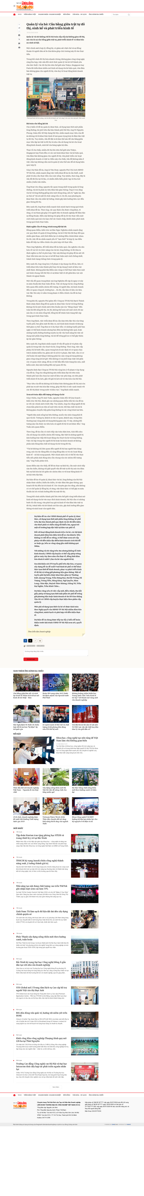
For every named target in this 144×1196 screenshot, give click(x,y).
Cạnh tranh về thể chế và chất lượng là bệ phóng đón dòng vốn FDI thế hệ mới (56, 727)
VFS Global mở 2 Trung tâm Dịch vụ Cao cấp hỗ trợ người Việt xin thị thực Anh (41, 989)
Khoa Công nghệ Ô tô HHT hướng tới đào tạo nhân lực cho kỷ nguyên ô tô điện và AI (84, 819)
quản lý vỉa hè (31, 645)
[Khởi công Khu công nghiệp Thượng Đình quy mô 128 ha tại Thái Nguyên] (84, 1046)
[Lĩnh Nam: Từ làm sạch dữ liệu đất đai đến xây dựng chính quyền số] (84, 919)
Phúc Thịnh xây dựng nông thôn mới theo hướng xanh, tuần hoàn (41, 938)
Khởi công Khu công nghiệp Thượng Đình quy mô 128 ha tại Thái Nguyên (41, 1039)
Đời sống (66, 14)
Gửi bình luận (31, 659)
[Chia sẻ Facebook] (19, 35)
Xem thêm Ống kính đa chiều (28, 671)
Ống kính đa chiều (96, 14)
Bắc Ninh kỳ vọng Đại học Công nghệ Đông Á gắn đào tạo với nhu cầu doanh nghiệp (41, 963)
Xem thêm (56, 1087)
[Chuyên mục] (14, 6)
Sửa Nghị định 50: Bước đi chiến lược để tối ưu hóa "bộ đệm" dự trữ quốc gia (26, 727)
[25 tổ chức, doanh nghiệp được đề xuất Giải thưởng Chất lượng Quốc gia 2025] (26, 806)
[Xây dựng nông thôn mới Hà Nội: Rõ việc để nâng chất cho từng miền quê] (56, 777)
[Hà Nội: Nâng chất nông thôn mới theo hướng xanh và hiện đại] (85, 777)
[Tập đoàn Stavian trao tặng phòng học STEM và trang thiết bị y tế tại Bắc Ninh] (84, 843)
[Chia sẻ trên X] (19, 39)
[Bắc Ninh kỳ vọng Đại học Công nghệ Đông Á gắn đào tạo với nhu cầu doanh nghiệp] (84, 970)
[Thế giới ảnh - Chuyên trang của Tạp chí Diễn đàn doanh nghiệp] (25, 6)
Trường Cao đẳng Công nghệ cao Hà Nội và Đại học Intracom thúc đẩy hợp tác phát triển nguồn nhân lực (41, 1066)
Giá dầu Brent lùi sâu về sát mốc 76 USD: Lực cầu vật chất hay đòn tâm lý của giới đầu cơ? (85, 727)
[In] (40, 640)
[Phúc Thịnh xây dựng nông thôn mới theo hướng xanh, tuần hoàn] (84, 944)
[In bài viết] (19, 47)
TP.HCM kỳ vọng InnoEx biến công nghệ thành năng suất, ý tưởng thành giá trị (39, 862)
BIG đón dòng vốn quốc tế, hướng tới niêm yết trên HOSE (41, 1014)
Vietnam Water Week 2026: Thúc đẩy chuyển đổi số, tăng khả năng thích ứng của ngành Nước (55, 820)
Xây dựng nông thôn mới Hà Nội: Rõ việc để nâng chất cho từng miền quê (55, 790)
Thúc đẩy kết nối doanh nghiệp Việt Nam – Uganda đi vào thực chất (26, 790)
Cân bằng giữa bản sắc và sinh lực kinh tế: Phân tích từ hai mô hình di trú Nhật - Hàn (26, 695)
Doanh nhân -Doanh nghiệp (49, 14)
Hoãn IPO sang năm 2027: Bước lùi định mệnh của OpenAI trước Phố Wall (56, 695)
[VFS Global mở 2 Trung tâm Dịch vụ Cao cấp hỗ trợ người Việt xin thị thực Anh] (84, 995)
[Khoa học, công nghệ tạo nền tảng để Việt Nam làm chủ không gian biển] (33, 750)
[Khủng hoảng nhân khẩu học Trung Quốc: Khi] (85, 682)
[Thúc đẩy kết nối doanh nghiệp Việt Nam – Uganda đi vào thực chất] (26, 777)
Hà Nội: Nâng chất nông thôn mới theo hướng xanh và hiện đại (84, 790)
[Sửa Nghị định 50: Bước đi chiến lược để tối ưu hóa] (26, 714)
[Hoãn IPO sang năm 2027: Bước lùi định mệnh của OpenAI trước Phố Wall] (56, 682)
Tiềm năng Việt (30, 14)
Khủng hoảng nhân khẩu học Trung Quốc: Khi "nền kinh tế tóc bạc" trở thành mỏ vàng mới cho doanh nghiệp (85, 696)
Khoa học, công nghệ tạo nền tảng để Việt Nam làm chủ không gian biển (77, 739)
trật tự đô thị (40, 645)
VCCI (19, 14)
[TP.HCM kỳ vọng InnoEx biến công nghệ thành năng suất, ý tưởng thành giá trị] (84, 868)
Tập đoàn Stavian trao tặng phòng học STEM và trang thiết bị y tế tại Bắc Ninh (40, 836)
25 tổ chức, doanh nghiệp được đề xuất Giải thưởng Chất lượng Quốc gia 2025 (25, 819)
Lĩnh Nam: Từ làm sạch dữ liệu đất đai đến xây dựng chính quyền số (42, 912)
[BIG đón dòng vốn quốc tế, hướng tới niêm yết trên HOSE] (84, 1021)
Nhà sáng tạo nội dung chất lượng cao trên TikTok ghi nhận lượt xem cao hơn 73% (41, 887)
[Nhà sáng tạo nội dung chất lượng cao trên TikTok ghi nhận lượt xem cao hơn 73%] (84, 894)
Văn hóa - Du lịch (79, 14)
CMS (115, 1124)
